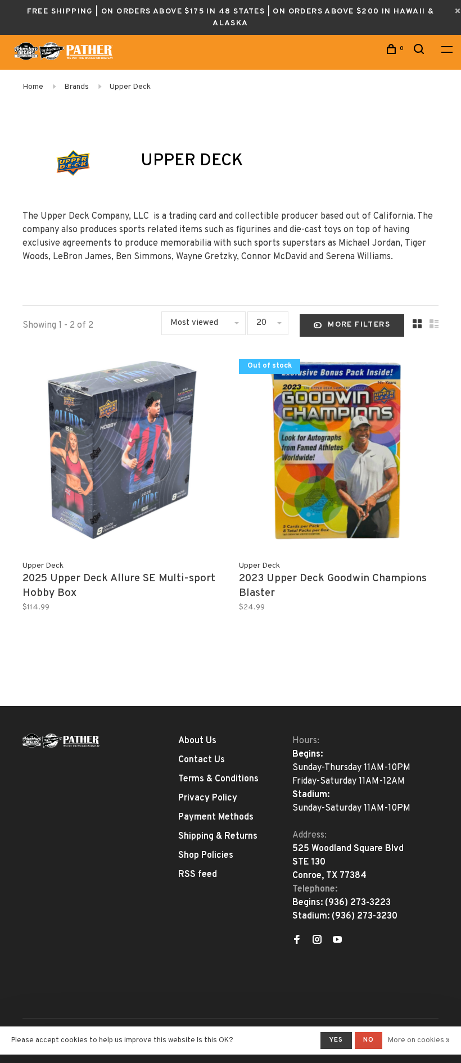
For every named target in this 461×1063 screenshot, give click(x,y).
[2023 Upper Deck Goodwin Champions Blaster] (339, 452)
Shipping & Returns (217, 836)
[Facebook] (296, 941)
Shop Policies (205, 855)
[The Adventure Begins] (61, 740)
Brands (76, 87)
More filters (359, 324)
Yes (336, 1039)
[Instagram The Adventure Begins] (317, 941)
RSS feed (197, 874)
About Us (197, 741)
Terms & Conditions (218, 779)
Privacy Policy (207, 798)
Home (32, 87)
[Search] (420, 51)
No (368, 1039)
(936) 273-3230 (364, 916)
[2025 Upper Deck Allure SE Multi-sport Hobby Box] (122, 452)
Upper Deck (130, 87)
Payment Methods (216, 817)
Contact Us (201, 760)
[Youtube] (337, 941)
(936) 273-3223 (358, 902)
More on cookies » (419, 1040)
